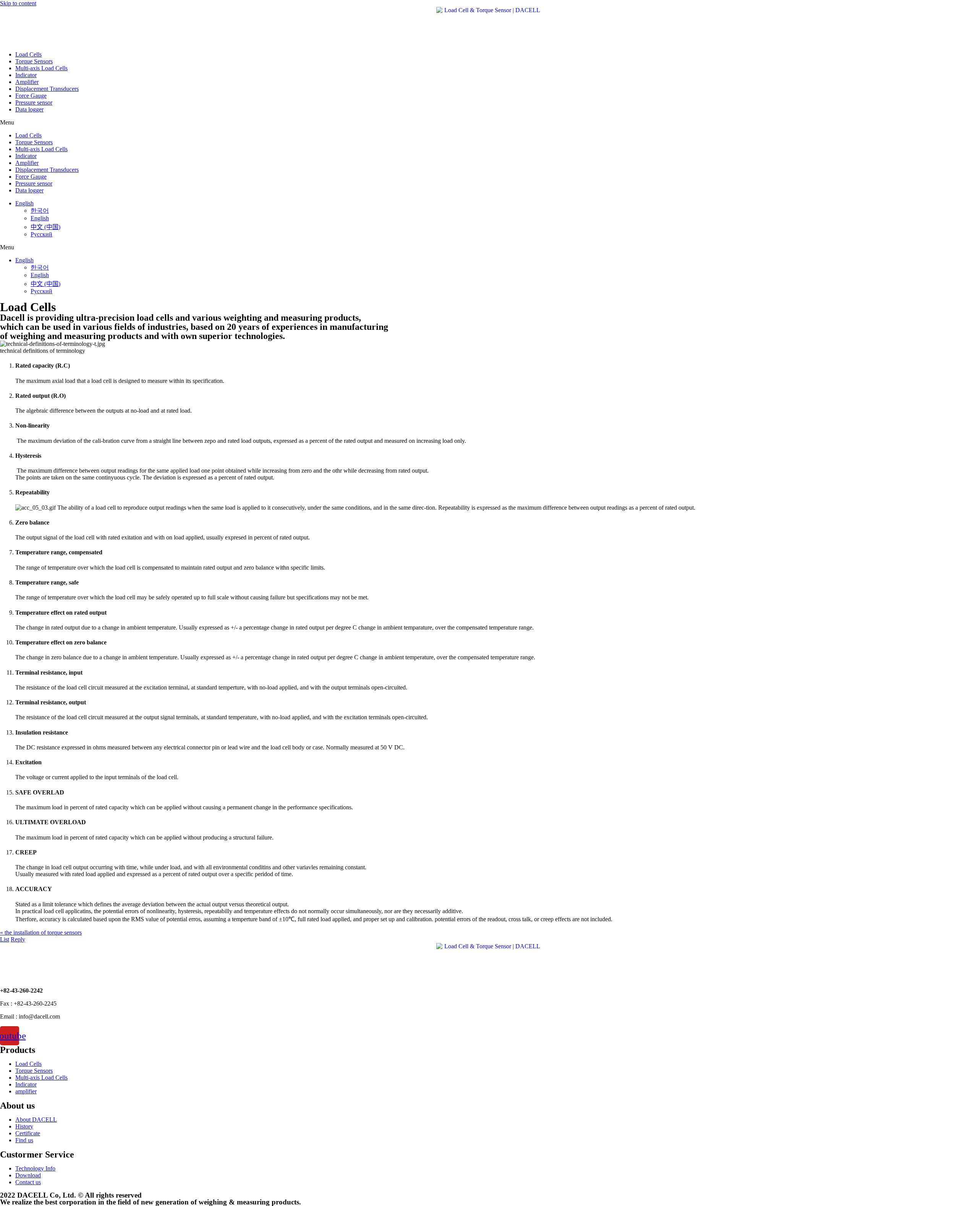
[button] (489, 122)
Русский (41, 234)
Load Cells (28, 54)
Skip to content (18, 3)
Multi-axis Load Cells (41, 68)
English (24, 203)
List (4, 939)
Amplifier (27, 82)
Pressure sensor (33, 102)
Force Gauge (31, 95)
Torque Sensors (34, 61)
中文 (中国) (45, 227)
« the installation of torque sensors (41, 932)
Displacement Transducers (47, 89)
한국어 (40, 210)
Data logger (29, 109)
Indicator (26, 75)
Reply (18, 939)
